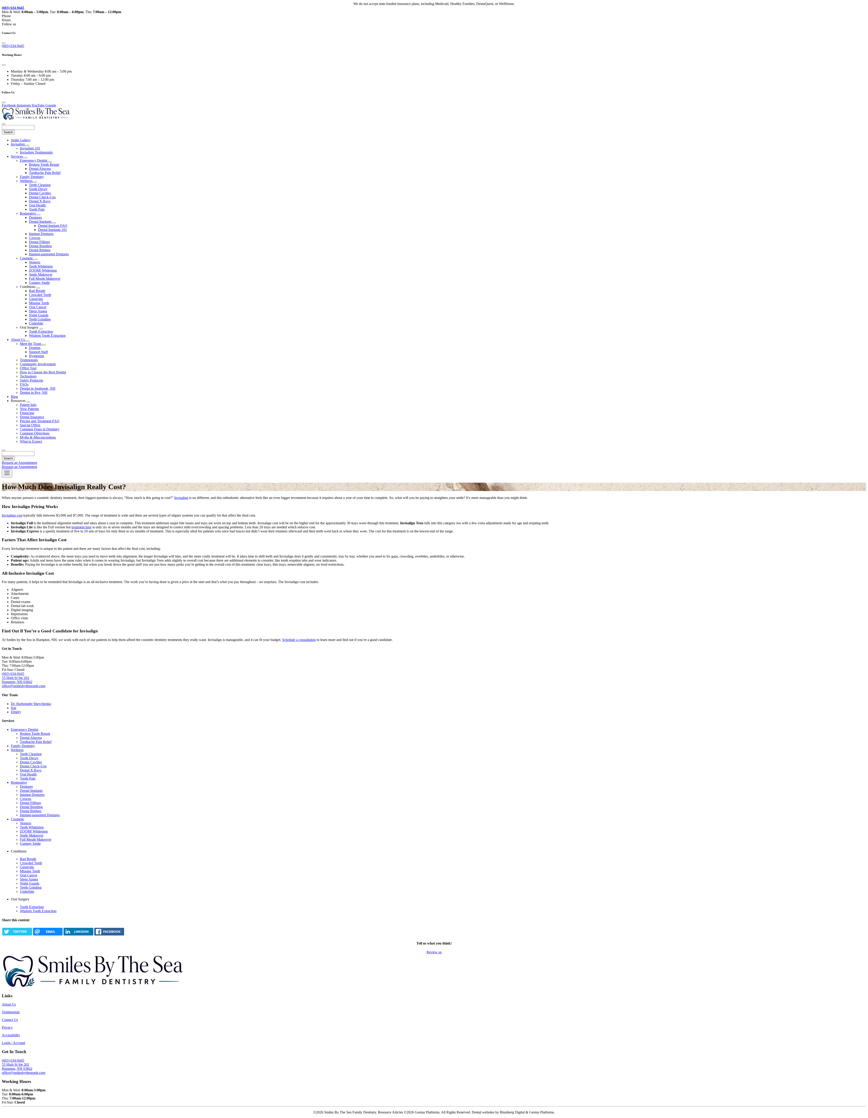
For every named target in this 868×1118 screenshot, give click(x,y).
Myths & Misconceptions (38, 437)
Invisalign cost (12, 515)
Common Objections (35, 433)
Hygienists (36, 356)
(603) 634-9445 (13, 46)
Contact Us (10, 1020)
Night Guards (38, 315)
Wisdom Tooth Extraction (47, 335)
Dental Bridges (39, 250)
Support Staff (38, 352)
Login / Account (13, 1043)
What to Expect (31, 441)
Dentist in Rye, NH (33, 392)
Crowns (34, 238)
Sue (13, 708)
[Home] (36, 119)
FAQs (24, 384)
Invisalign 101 (30, 148)
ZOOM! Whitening (43, 270)
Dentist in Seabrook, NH (37, 388)
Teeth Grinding (40, 319)
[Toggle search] (3, 450)
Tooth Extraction (41, 331)
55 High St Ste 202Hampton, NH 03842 (17, 1067)
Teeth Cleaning (40, 185)
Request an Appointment (19, 463)
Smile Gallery (21, 140)
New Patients (29, 409)
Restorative (28, 213)
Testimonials (29, 360)
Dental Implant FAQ (52, 226)
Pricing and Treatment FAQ (39, 421)
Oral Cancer (37, 307)
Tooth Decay (38, 189)
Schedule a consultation (299, 640)
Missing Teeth (39, 303)
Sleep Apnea (38, 311)
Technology (28, 376)
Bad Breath (37, 291)
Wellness (26, 181)
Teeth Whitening (41, 266)
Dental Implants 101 (52, 230)
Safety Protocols (31, 380)
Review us (434, 952)
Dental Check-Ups (42, 197)
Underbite (36, 323)
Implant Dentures (41, 234)
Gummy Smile (39, 283)
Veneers (34, 262)
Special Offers (30, 425)
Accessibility (11, 1035)
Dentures (35, 217)
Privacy (7, 1027)
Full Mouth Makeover (44, 278)
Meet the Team (31, 344)
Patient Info (28, 405)
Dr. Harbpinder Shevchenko (31, 704)
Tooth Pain (37, 209)
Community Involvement (38, 364)
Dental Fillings (39, 242)
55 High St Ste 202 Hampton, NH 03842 (17, 680)
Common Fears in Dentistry (39, 429)
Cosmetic (27, 258)
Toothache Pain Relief (45, 173)
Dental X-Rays (39, 201)
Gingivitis (36, 299)
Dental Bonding (40, 246)
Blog (14, 397)
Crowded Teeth (40, 295)
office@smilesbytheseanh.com (23, 1073)
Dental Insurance (32, 417)
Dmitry (16, 712)
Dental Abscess (40, 169)
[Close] (3, 43)
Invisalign (18, 144)
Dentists (34, 348)
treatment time (81, 527)
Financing (27, 413)
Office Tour (28, 368)
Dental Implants (40, 221)
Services (17, 156)
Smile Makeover (40, 274)
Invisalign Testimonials (36, 152)
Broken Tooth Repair (44, 164)
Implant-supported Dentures (49, 254)
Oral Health (37, 205)
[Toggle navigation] (7, 473)
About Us (18, 340)
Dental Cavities (40, 193)
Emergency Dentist (34, 160)
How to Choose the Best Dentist (43, 372)
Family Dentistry (32, 177)
